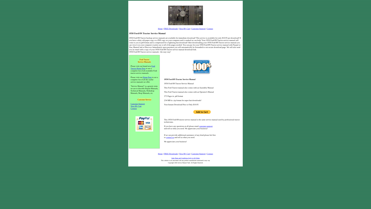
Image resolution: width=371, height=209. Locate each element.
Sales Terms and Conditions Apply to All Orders (185, 158)
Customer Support (198, 29)
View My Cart (184, 29)
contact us (170, 137)
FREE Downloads (171, 29)
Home (160, 29)
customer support (206, 126)
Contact (210, 29)
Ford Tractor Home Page (143, 67)
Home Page (147, 77)
